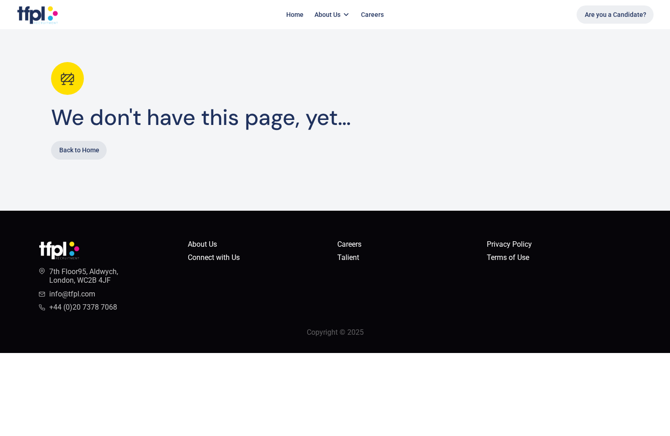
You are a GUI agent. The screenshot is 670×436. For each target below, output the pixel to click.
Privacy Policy (509, 244)
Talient (349, 257)
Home (295, 14)
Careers (372, 14)
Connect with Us (214, 257)
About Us (202, 244)
